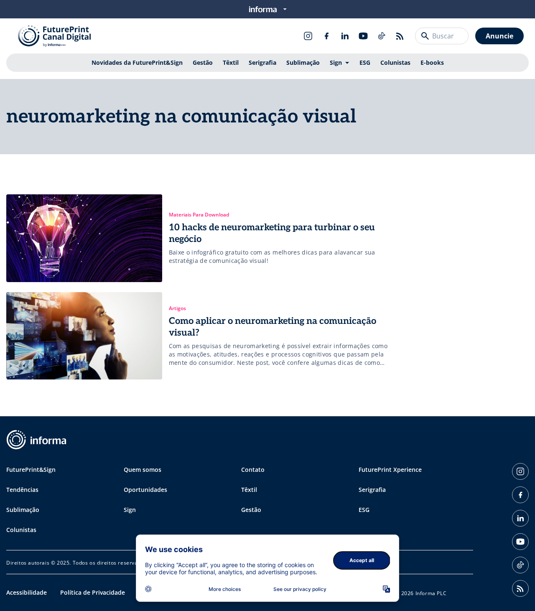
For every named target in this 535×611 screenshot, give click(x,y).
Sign (336, 62)
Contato (253, 470)
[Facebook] (326, 36)
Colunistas (395, 62)
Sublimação (303, 62)
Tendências (22, 490)
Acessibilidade (26, 592)
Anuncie (499, 36)
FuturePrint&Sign (31, 470)
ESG (364, 62)
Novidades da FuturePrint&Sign (137, 62)
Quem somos (142, 470)
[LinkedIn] (344, 36)
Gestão (203, 62)
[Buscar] (425, 36)
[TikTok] (381, 36)
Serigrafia (262, 62)
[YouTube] (363, 36)
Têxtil (231, 62)
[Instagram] (308, 36)
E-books (432, 62)
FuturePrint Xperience (390, 470)
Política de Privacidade (92, 592)
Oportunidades (145, 490)
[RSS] (400, 36)
